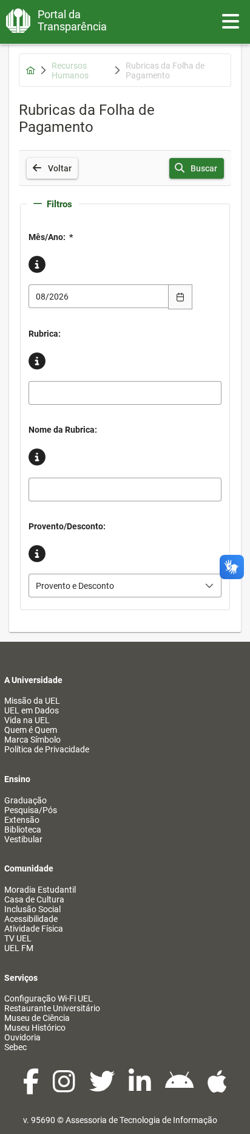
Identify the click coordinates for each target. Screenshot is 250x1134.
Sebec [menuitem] (15, 1047)
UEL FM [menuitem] (18, 948)
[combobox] (99, 296)
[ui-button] (180, 296)
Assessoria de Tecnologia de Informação (141, 1120)
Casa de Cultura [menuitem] (34, 899)
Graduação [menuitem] (25, 800)
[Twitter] (103, 1088)
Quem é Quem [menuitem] (30, 730)
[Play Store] (180, 1088)
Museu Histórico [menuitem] (35, 1028)
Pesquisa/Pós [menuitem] (30, 810)
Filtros (59, 204)
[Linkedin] (141, 1088)
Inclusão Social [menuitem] (32, 909)
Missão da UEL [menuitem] (32, 701)
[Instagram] (65, 1088)
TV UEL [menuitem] (18, 938)
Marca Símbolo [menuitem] (32, 739)
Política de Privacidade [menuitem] (46, 749)
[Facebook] (32, 1088)
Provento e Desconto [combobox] (75, 586)
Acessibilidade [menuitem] (31, 919)
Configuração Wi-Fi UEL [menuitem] (48, 998)
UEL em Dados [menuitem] (31, 710)
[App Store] (217, 1088)
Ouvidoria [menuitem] (22, 1037)
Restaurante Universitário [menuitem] (52, 1008)
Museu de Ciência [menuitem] (37, 1018)
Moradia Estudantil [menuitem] (40, 890)
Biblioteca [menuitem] (22, 829)
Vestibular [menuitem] (23, 839)
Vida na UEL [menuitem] (27, 720)
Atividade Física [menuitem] (33, 928)
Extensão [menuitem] (21, 820)
